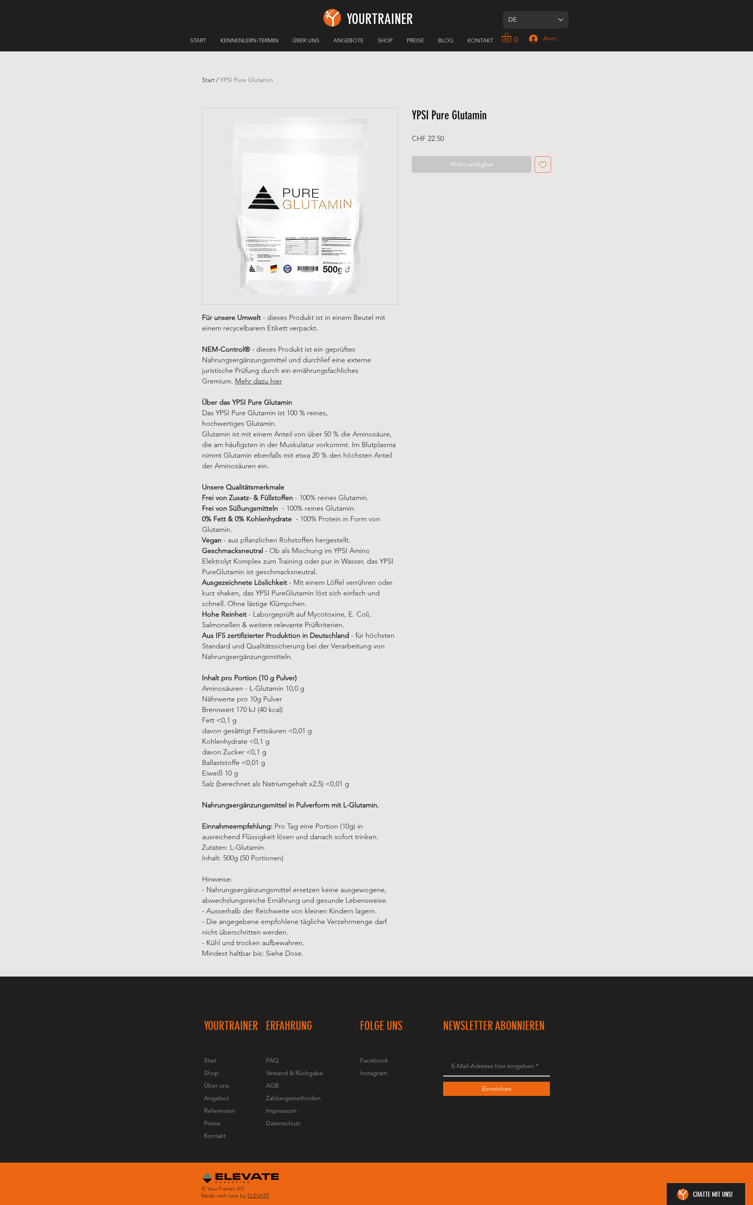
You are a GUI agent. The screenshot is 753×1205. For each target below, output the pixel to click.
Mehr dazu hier (258, 381)
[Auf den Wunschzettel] (543, 164)
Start (208, 80)
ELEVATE (258, 1195)
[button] (307, 40)
